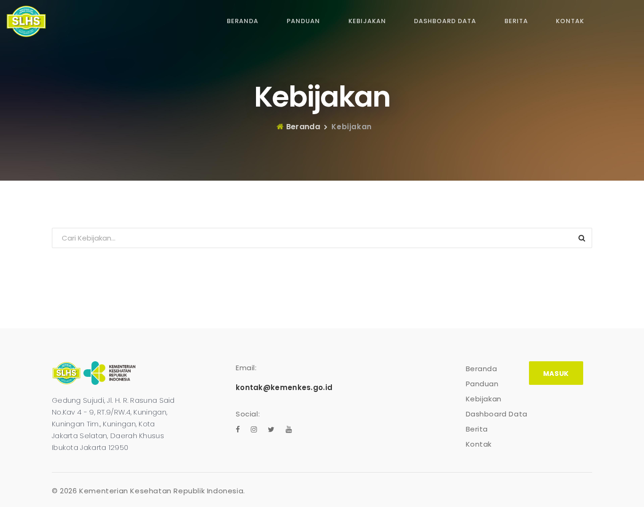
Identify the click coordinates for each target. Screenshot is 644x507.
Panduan (303, 21)
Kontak (570, 21)
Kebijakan (367, 21)
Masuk (556, 373)
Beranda (242, 21)
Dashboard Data (445, 21)
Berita (516, 21)
